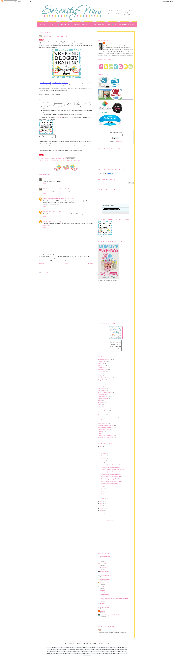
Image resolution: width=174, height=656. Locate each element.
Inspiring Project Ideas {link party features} (111, 465)
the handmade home (105, 556)
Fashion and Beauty (103, 398)
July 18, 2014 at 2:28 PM (55, 211)
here (56, 150)
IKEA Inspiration (102, 388)
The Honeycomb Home (49, 188)
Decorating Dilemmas (103, 410)
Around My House (102, 369)
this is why (47, 105)
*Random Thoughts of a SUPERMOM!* (110, 615)
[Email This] (67, 158)
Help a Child (110, 520)
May (102, 489)
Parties (99, 404)
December (104, 451)
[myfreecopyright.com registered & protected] (87, 642)
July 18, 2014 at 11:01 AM (62, 188)
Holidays (100, 374)
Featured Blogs (49, 160)
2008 (101, 513)
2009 (101, 510)
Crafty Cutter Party (102, 423)
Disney (100, 433)
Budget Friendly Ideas (103, 367)
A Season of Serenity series (104, 421)
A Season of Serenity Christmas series (107, 417)
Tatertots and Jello (105, 579)
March (103, 493)
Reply (44, 183)
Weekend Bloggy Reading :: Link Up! (110, 467)
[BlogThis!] (69, 158)
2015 (101, 446)
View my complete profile (106, 59)
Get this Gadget (126, 212)
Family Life (101, 363)
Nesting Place (103, 567)
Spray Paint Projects (103, 394)
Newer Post (41, 263)
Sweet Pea (102, 603)
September (104, 458)
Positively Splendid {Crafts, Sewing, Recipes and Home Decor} (114, 598)
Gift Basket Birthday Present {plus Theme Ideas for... (114, 469)
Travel (99, 400)
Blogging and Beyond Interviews (106, 427)
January (103, 498)
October (103, 455)
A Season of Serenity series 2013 (106, 425)
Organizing (101, 406)
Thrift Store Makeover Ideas (105, 392)
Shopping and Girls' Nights (104, 378)
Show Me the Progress (103, 429)
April (102, 491)
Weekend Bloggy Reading (73, 160)
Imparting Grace (104, 586)
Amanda (45, 179)
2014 (101, 449)
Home (66, 263)
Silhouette (100, 402)
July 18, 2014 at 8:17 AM (54, 179)
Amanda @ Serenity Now (112, 42)
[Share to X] (70, 158)
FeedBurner (119, 141)
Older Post (90, 263)
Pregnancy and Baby (103, 408)
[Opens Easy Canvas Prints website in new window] (115, 87)
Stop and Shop (101, 382)
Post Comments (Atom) (51, 267)
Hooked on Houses (104, 594)
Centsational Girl (104, 583)
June (102, 486)
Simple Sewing (101, 415)
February (103, 496)
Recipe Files (101, 380)
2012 (101, 503)
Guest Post (100, 384)
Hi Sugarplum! (104, 560)
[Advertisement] (111, 536)
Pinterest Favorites (102, 413)
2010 (101, 508)
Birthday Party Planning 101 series (106, 435)
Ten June (102, 611)
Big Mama (102, 590)
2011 (101, 506)
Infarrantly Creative (105, 575)
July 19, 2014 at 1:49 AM (55, 221)
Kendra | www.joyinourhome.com (51, 198)
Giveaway (100, 386)
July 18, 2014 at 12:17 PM (67, 198)
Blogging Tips (101, 390)
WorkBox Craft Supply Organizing (106, 437)
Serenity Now (59, 117)
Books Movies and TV (103, 396)
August (103, 460)
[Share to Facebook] (72, 158)
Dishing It (100, 419)
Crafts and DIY (101, 371)
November (104, 453)
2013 (101, 501)
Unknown (45, 211)
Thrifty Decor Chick (105, 571)
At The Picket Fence (105, 607)
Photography (101, 431)
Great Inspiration (59, 160)
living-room (46, 225)
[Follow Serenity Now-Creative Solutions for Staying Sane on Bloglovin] (106, 174)
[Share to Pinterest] (74, 158)
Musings (100, 376)
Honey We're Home (105, 564)
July (102, 463)
